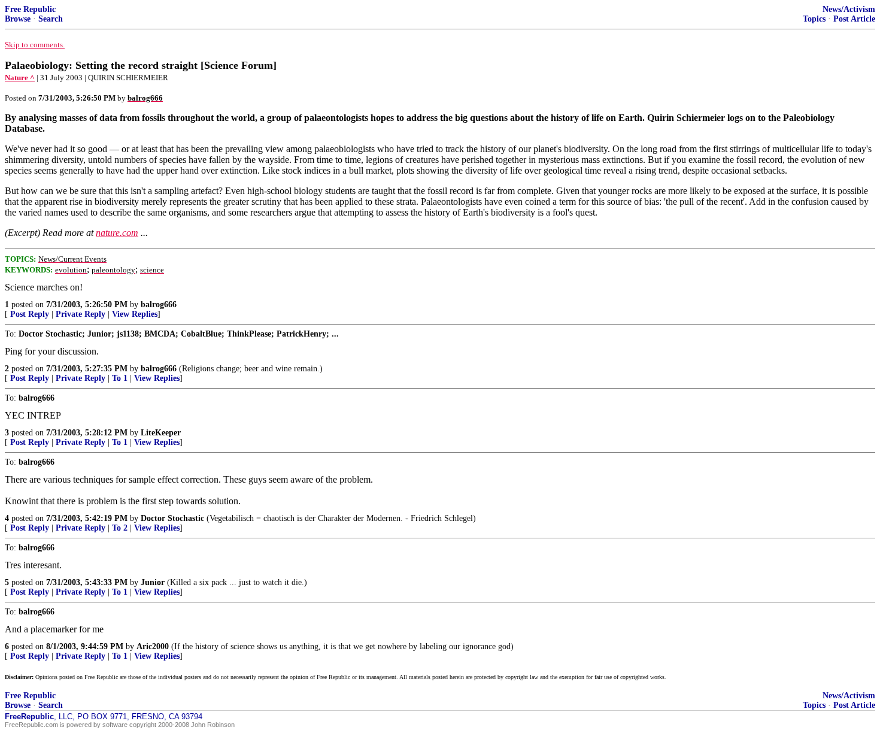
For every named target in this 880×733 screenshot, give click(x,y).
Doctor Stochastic (172, 518)
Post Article (854, 18)
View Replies (134, 314)
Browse (18, 18)
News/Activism (849, 9)
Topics (814, 18)
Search (50, 18)
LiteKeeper (161, 432)
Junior (153, 582)
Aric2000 (152, 646)
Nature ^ (20, 77)
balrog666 (159, 304)
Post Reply (29, 314)
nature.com (117, 233)
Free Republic (30, 9)
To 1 (120, 378)
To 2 (120, 527)
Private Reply (80, 314)
